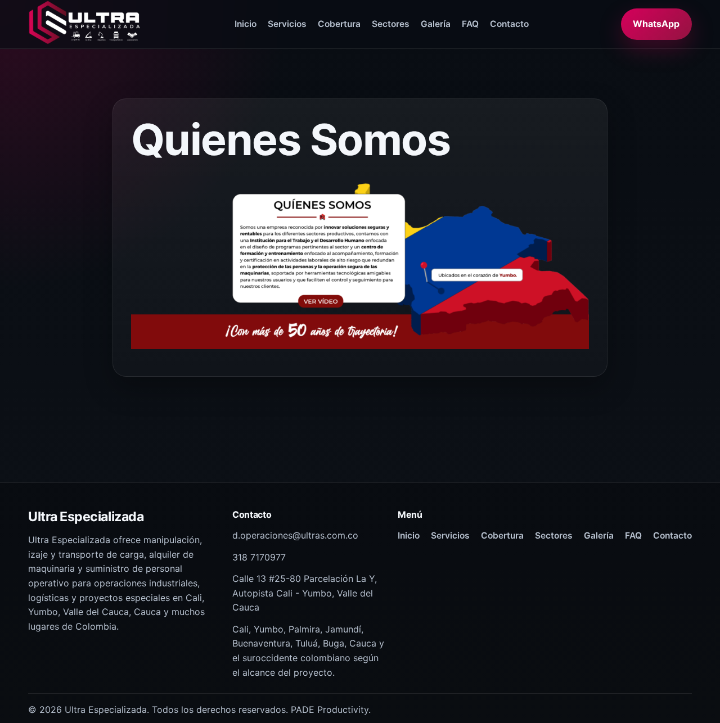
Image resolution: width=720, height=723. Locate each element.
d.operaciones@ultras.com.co (295, 535)
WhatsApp (656, 23)
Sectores (391, 24)
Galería (436, 24)
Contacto (509, 24)
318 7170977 (259, 557)
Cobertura (339, 24)
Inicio (245, 24)
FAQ (470, 24)
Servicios (287, 24)
